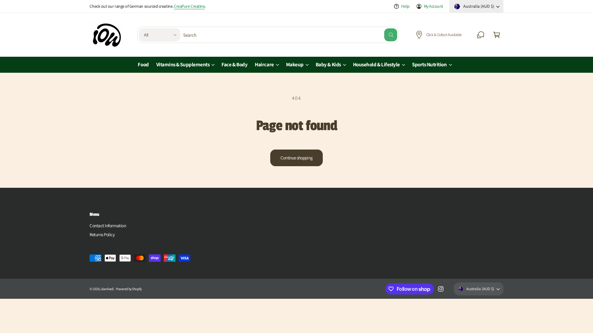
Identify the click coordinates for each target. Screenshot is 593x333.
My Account (433, 6)
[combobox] (290, 35)
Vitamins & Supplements (183, 64)
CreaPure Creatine (189, 6)
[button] (497, 35)
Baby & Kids (328, 64)
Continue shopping (296, 158)
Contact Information (108, 225)
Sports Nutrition (429, 64)
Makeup (295, 64)
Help (405, 6)
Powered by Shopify (129, 288)
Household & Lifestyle (376, 64)
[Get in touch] (481, 35)
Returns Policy (102, 234)
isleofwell (107, 288)
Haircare (264, 64)
